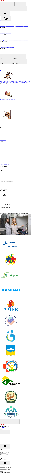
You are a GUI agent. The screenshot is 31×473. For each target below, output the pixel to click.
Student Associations (18, 40)
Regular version (8, 472)
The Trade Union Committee (11, 40)
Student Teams (1, 40)
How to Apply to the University (15, 63)
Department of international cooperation (25, 81)
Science (15, 40)
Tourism (5, 40)
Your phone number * (8, 453)
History (6, 33)
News (4, 33)
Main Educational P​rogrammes (3, 47)
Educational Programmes (14, 58)
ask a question (1, 429)
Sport (3, 40)
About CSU (1, 58)
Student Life (1, 63)
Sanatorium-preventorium (25, 40)
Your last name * (7, 452)
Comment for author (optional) (8, 467)
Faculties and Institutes (9, 33)
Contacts (3, 33)
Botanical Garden (21, 40)
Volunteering (7, 40)
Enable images (5, 472)
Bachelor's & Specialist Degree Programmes (4, 26)
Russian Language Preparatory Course (24, 26)
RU (0, 20)
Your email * (7, 454)
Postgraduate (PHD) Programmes (18, 26)
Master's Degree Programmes (11, 26)
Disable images (1, 472)
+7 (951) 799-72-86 (3, 427)
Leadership (1, 33)
